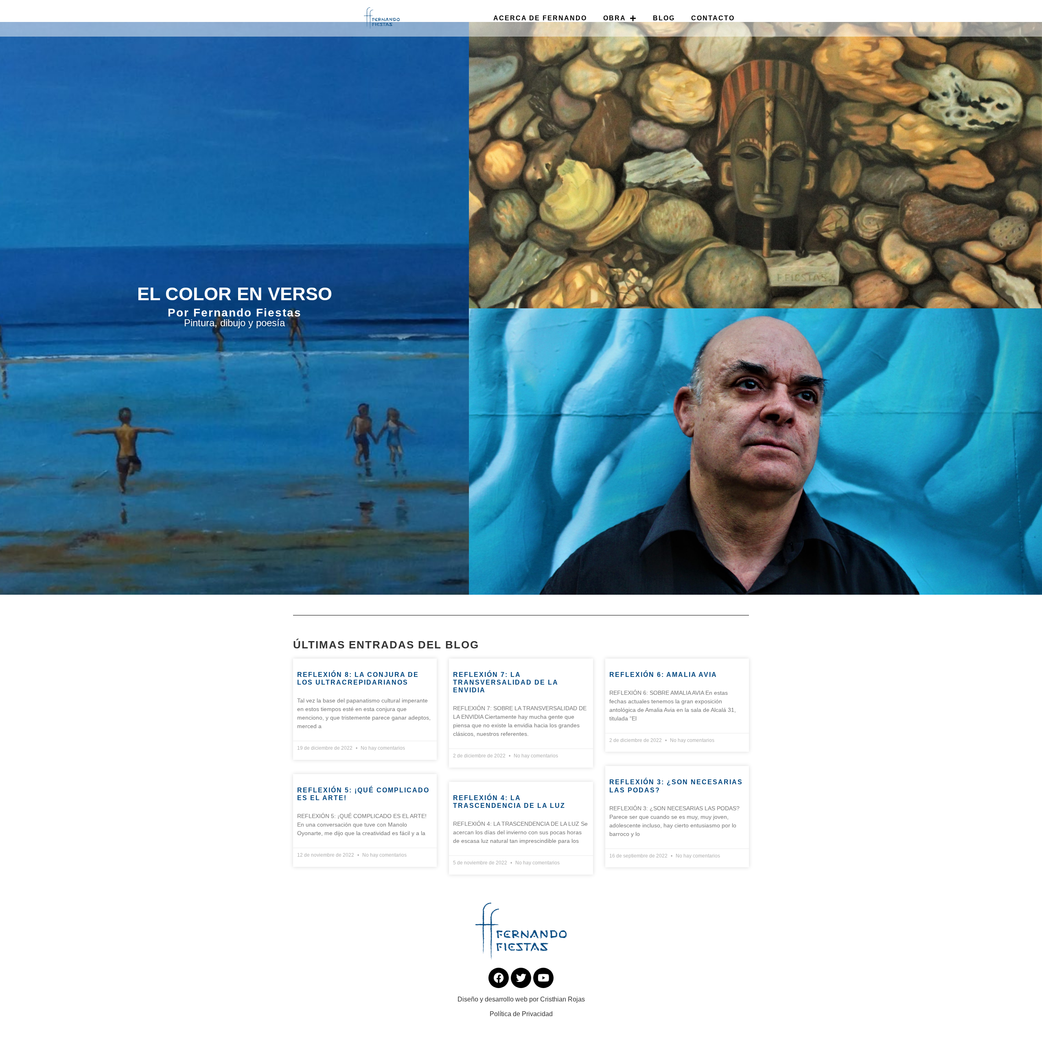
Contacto (713, 18)
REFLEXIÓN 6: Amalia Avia (663, 674)
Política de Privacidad (521, 1013)
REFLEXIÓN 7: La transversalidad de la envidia (505, 682)
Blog (664, 18)
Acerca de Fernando (540, 18)
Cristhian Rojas (562, 999)
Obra (614, 18)
